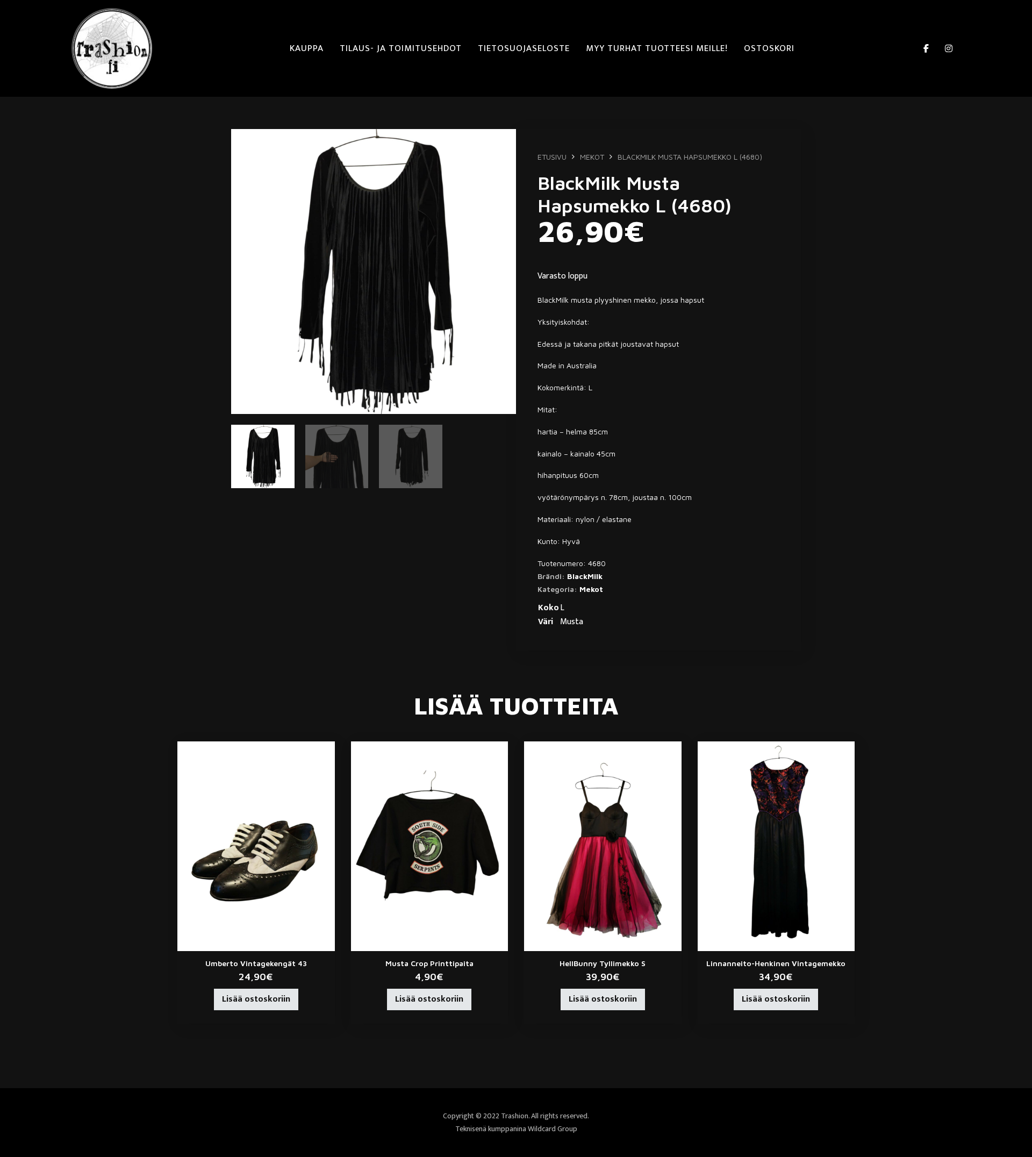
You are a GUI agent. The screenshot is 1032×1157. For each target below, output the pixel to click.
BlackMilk (585, 576)
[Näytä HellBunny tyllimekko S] (603, 845)
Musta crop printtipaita (429, 963)
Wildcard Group (552, 1129)
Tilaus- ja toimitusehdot (401, 48)
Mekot (592, 156)
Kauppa (307, 48)
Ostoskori (769, 48)
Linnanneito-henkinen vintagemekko (775, 963)
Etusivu (552, 156)
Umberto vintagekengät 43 (256, 963)
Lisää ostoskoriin (256, 999)
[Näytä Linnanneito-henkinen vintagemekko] (776, 845)
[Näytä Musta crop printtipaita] (429, 845)
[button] (501, 143)
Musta (571, 622)
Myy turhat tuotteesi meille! (657, 48)
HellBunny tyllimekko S (603, 963)
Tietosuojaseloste (524, 48)
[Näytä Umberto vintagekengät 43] (256, 845)
